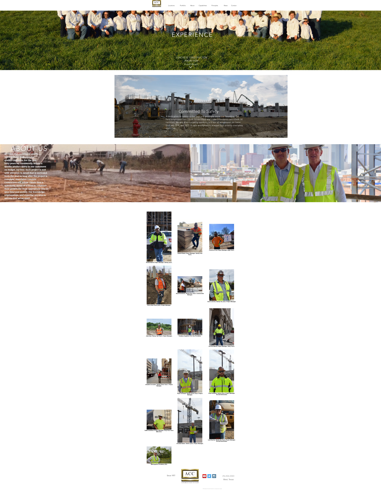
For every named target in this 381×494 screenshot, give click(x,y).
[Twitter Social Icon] (209, 476)
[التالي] (284, 106)
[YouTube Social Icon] (204, 476)
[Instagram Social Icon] (214, 476)
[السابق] (118, 106)
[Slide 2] (201, 135)
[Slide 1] (198, 135)
